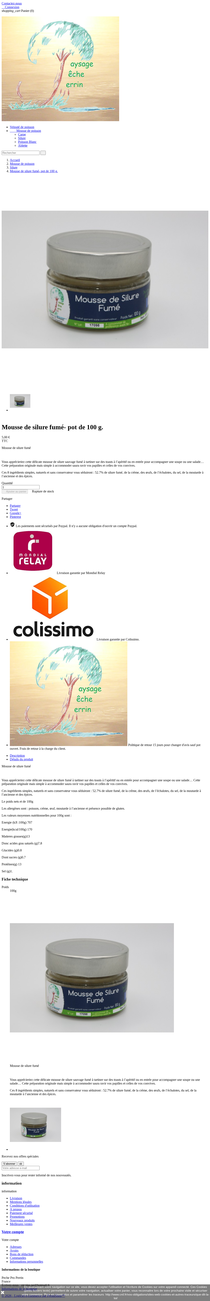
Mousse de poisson (25, 130)
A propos (16, 1209)
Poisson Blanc (27, 142)
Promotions (17, 1216)
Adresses (16, 1247)
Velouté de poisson (22, 127)
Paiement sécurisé (21, 1213)
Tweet (14, 509)
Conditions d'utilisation (25, 1205)
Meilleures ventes (21, 1224)
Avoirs (14, 1250)
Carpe (22, 134)
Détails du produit (21, 759)
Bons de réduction (21, 1254)
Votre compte (13, 1232)
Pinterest (15, 516)
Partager (15, 505)
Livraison (16, 1198)
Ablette (22, 145)
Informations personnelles (26, 1261)
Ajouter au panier (14, 491)
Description (17, 755)
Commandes (18, 1258)
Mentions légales (21, 1202)
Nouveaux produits (22, 1220)
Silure (22, 138)
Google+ (15, 513)
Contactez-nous (12, 3)
